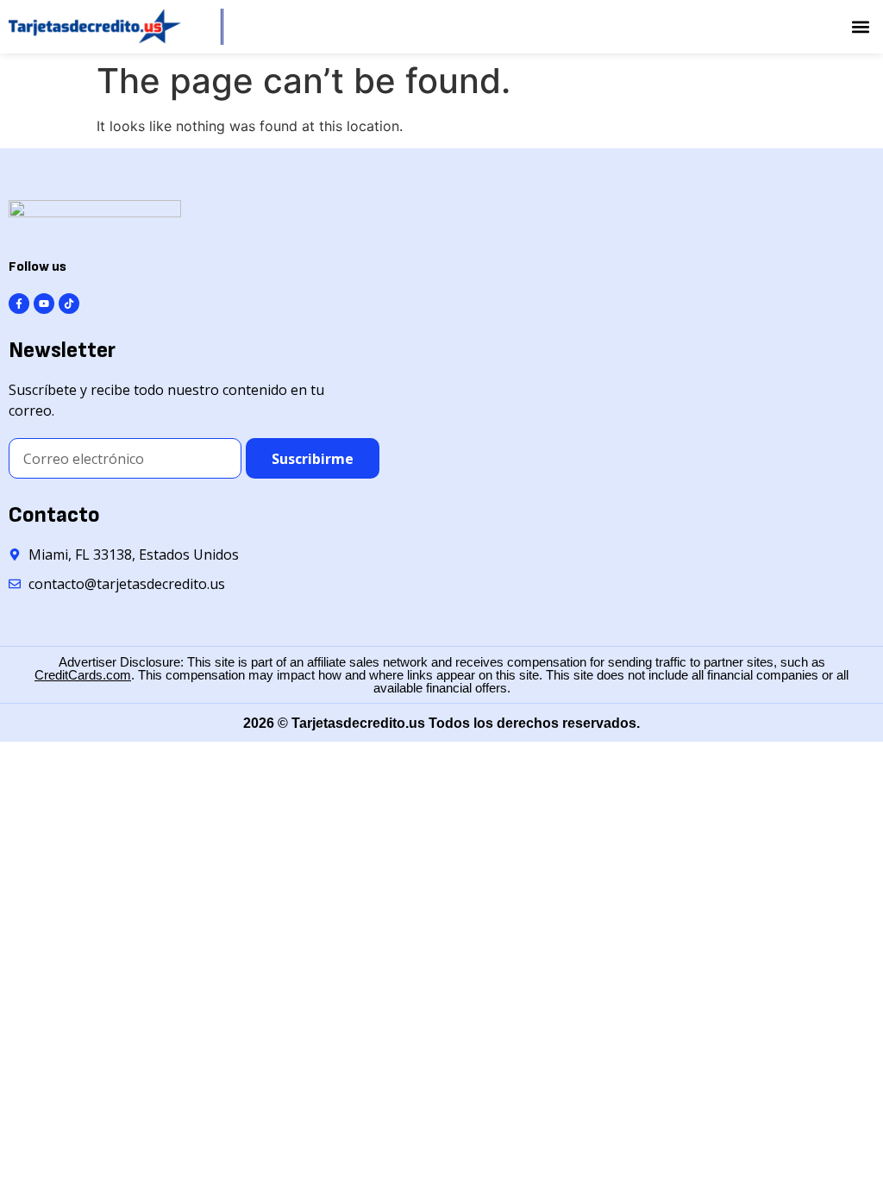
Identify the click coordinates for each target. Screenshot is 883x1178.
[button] (860, 27)
